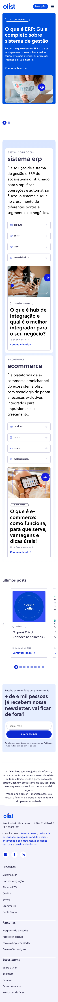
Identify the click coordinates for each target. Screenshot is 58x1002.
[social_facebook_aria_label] (14, 857)
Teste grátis (40, 6)
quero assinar (29, 734)
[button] (52, 6)
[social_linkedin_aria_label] (23, 857)
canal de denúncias (26, 844)
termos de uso (29, 833)
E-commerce (17, 19)
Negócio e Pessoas (22, 303)
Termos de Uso (29, 746)
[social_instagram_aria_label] (5, 857)
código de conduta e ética (31, 837)
